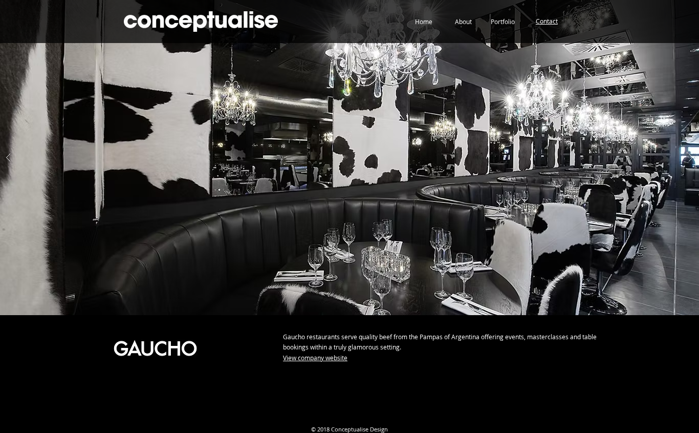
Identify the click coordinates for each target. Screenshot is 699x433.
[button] (547, 21)
